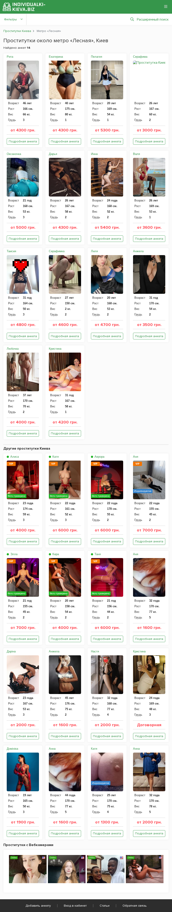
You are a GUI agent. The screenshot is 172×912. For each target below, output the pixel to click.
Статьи (105, 906)
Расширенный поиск (153, 19)
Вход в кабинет (75, 906)
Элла (13, 554)
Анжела (138, 251)
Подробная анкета (23, 141)
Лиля (94, 251)
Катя (55, 456)
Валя (136, 154)
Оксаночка (14, 154)
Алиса (14, 456)
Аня (135, 456)
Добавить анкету (38, 906)
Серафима (140, 56)
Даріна (11, 651)
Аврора (99, 456)
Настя (95, 651)
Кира (55, 554)
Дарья (53, 154)
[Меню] (165, 6)
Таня (97, 554)
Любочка (13, 348)
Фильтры (10, 19)
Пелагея (96, 56)
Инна (94, 154)
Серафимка (56, 251)
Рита (10, 56)
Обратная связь (135, 906)
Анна (52, 748)
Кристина (55, 348)
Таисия (11, 251)
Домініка (12, 748)
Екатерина (56, 56)
